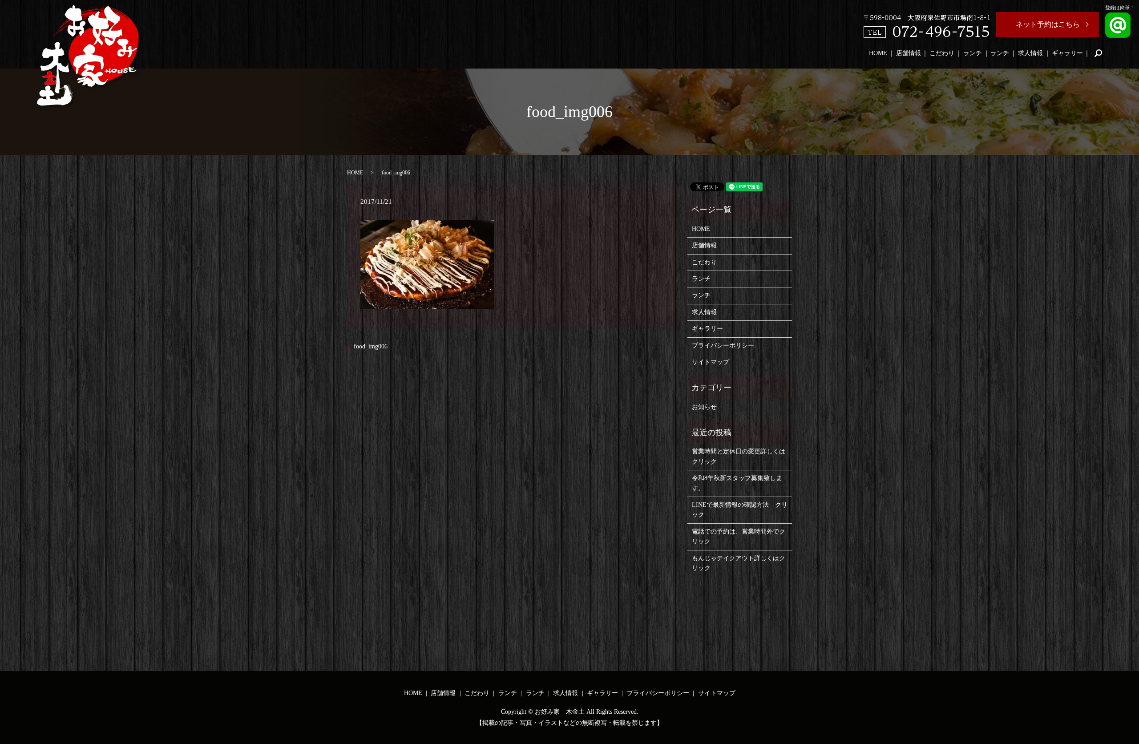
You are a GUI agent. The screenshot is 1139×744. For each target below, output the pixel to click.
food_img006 (371, 346)
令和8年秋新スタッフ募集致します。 (737, 483)
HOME (878, 53)
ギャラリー (1067, 53)
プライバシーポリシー (723, 345)
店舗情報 (908, 53)
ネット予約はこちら (1048, 24)
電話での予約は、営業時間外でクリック (738, 536)
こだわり (941, 53)
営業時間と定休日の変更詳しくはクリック (738, 456)
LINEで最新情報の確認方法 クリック (740, 509)
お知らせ (704, 407)
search (1098, 53)
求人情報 (1030, 53)
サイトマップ (710, 362)
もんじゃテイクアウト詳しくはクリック (738, 563)
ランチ (972, 53)
